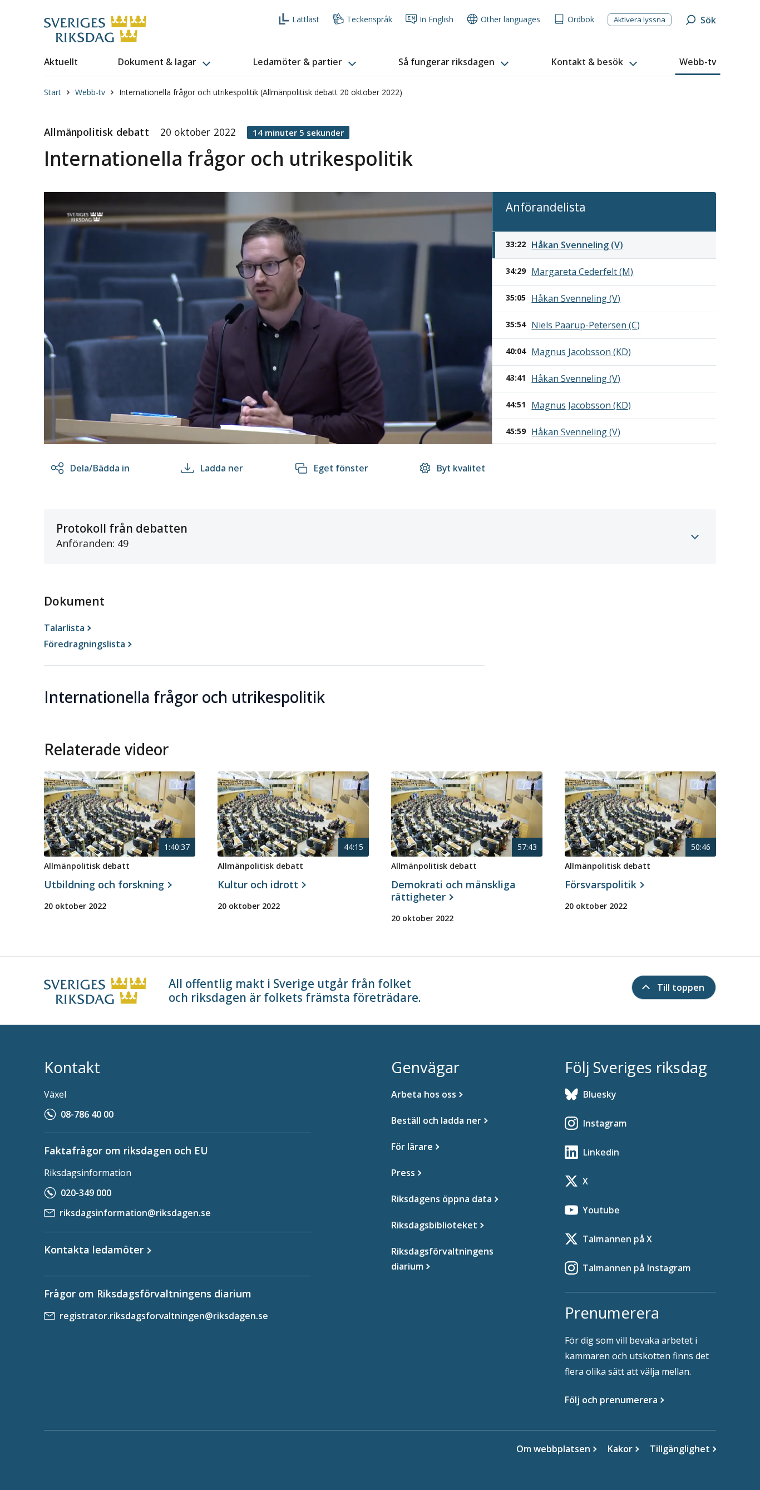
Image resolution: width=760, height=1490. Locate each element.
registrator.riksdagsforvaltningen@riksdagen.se (164, 1316)
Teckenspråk (369, 19)
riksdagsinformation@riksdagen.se (135, 1213)
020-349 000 (86, 1193)
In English (436, 19)
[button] (165, 62)
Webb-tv (90, 92)
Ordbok (580, 19)
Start (52, 92)
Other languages (510, 19)
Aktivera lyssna (639, 19)
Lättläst (305, 19)
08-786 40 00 (87, 1114)
